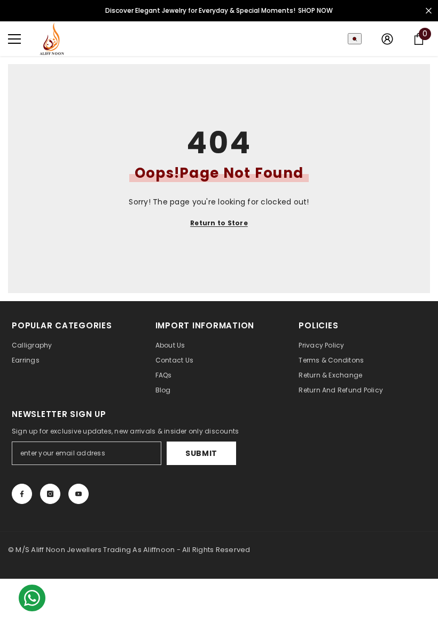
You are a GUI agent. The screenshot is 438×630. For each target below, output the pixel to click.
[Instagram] (50, 494)
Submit (201, 453)
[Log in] (387, 39)
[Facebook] (22, 494)
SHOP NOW (315, 10)
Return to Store (219, 222)
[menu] (14, 39)
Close (429, 11)
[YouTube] (78, 494)
